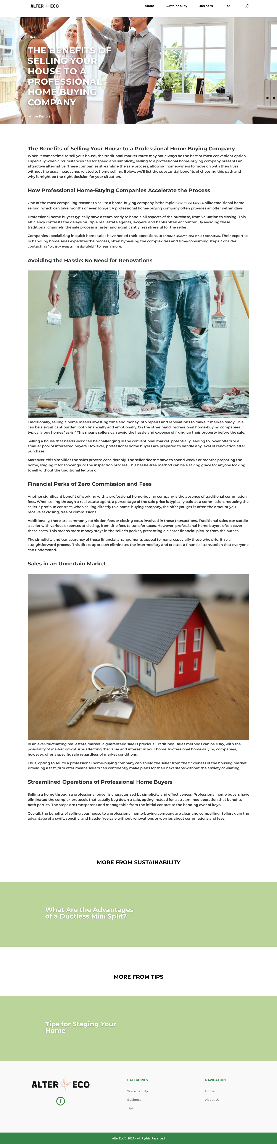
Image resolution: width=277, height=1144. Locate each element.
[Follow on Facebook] (60, 1101)
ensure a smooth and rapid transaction (191, 236)
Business (206, 6)
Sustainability (176, 6)
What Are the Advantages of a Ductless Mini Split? (89, 913)
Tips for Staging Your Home (80, 1027)
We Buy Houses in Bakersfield (72, 246)
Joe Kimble (42, 116)
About (150, 6)
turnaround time (188, 203)
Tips (227, 6)
